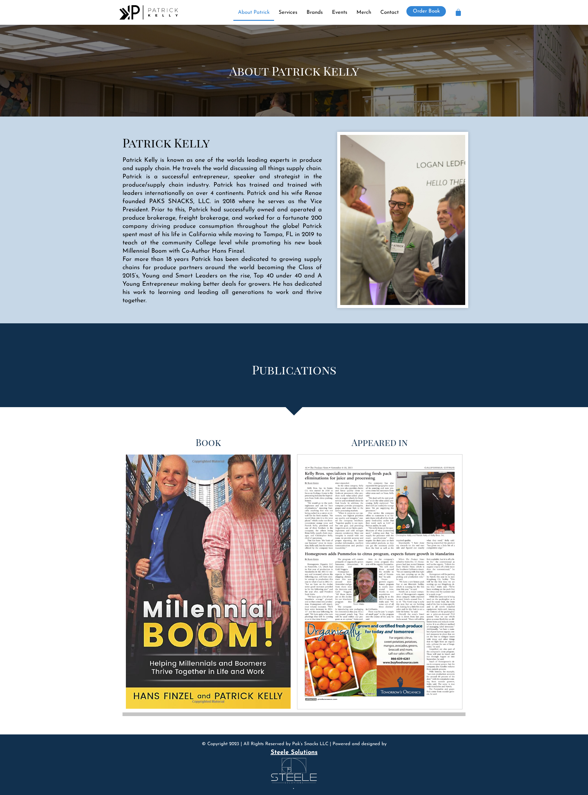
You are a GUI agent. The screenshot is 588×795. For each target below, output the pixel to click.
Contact (389, 12)
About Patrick (254, 12)
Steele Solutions (294, 752)
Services (288, 12)
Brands (315, 12)
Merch (363, 12)
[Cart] (458, 12)
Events (339, 12)
